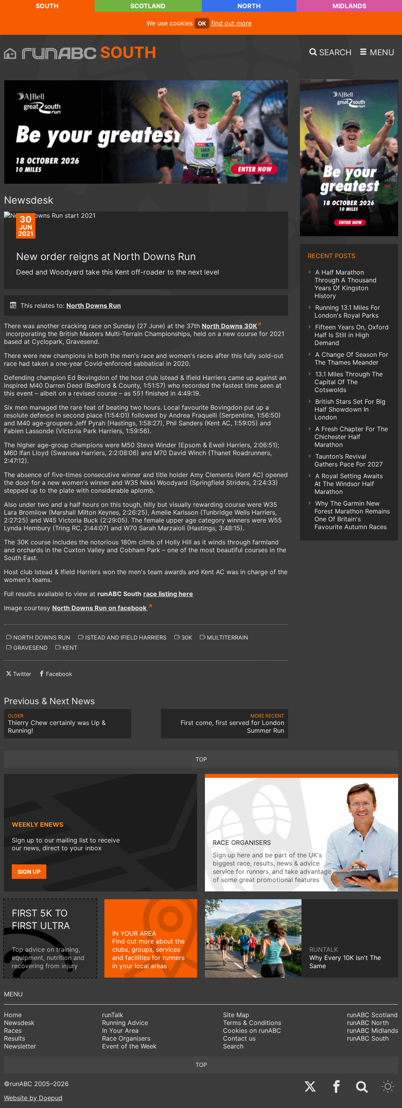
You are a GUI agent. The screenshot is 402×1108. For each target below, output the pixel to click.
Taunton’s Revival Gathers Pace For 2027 (348, 460)
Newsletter (20, 1046)
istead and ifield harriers (125, 637)
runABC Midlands (372, 1030)
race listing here (168, 594)
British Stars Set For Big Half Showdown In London (350, 409)
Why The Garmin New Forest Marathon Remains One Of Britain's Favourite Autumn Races (352, 515)
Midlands (349, 6)
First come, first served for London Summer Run (232, 723)
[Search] (362, 1087)
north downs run (41, 637)
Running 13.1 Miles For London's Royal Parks (347, 311)
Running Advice (125, 1023)
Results (14, 1038)
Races (13, 1030)
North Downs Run (93, 305)
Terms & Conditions (252, 1023)
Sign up (29, 871)
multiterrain (226, 637)
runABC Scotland (372, 1015)
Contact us (239, 1038)
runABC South (368, 1038)
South (47, 6)
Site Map (236, 1015)
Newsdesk (19, 1023)
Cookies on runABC (252, 1030)
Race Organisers (126, 1038)
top (201, 759)
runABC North (368, 1023)
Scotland (148, 6)
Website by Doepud (33, 1098)
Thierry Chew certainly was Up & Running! (57, 723)
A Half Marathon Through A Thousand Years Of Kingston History (345, 284)
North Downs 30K (229, 326)
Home (13, 1015)
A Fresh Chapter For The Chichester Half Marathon (351, 436)
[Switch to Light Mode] (388, 1087)
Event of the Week (129, 1046)
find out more (231, 23)
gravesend (30, 647)
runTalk (112, 1015)
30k (186, 637)
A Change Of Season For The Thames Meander (351, 358)
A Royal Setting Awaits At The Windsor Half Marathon (348, 483)
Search (233, 1046)
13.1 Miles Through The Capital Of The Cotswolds (348, 382)
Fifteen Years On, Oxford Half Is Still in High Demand (351, 335)
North (249, 6)
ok (202, 23)
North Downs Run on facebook (100, 608)
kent (69, 647)
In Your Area (120, 1030)
